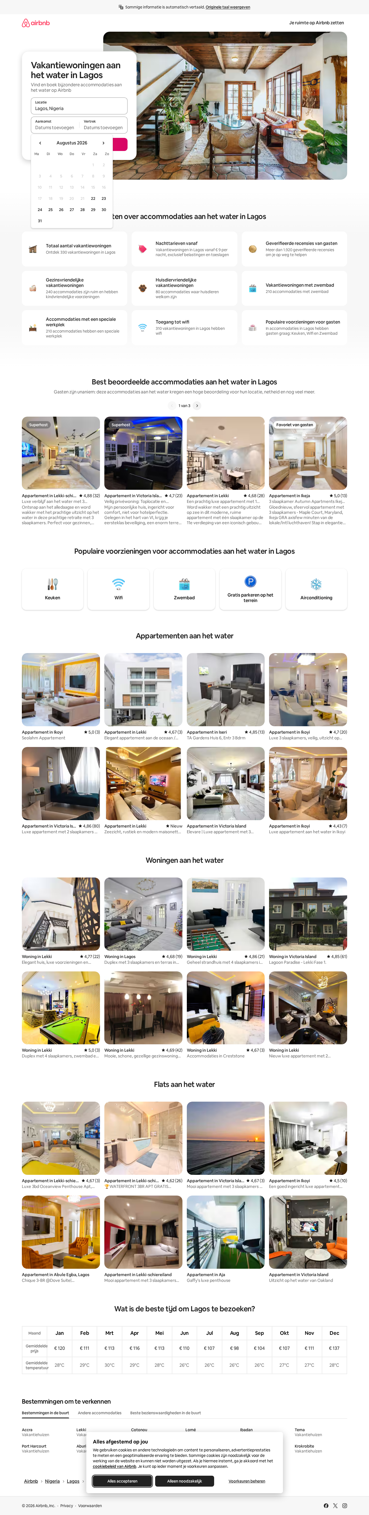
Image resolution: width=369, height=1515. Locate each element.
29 (93, 209)
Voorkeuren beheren (247, 1481)
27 (72, 209)
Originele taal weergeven (228, 7)
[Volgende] (197, 405)
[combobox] (79, 108)
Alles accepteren (122, 1481)
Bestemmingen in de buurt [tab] (45, 1412)
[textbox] (55, 127)
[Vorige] (172, 405)
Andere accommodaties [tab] (100, 1412)
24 (40, 209)
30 (104, 209)
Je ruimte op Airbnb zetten (316, 23)
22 (93, 198)
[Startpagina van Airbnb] (36, 22)
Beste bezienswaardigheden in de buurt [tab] (165, 1412)
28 (82, 209)
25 (50, 209)
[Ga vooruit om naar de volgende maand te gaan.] (103, 143)
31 (40, 220)
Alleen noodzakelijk (184, 1481)
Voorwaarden (90, 1505)
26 (61, 209)
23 (104, 198)
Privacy (66, 1505)
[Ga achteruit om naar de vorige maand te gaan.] (40, 143)
